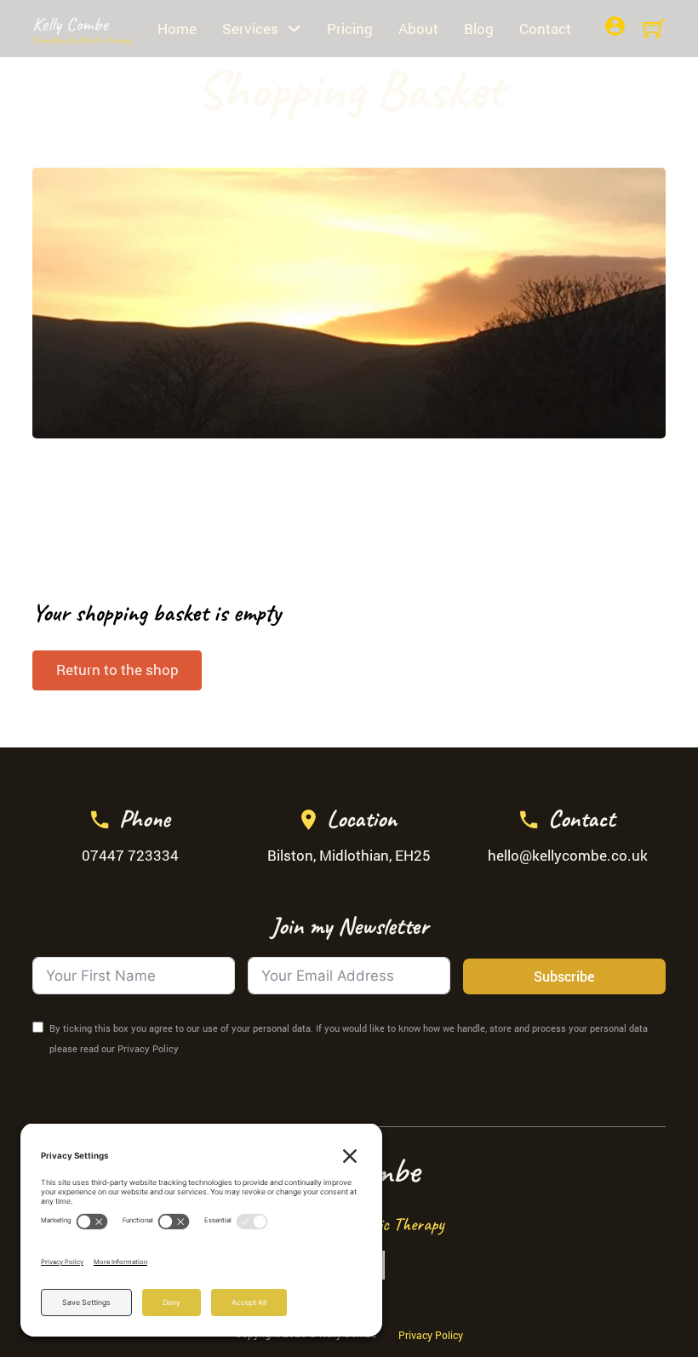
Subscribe (564, 976)
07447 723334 (130, 855)
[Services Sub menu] (294, 28)
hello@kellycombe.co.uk (568, 855)
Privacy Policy (430, 1335)
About (418, 28)
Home (177, 28)
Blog (479, 28)
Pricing (350, 28)
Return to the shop (117, 669)
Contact (545, 28)
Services (250, 28)
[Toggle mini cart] (654, 28)
